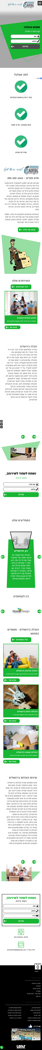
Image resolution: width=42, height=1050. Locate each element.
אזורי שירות (37, 1015)
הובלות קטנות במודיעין (15, 1008)
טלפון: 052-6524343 (21, 937)
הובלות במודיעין (36, 1008)
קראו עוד (13, 327)
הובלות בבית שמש (36, 1010)
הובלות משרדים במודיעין (14, 1010)
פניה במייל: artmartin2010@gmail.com (21, 950)
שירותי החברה (37, 988)
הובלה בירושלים (36, 983)
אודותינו (38, 986)
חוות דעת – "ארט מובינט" (34, 993)
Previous (34, 437)
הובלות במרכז (37, 1013)
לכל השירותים (22, 287)
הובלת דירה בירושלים (15, 1018)
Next (23, 437)
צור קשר (38, 996)
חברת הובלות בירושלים (34, 1018)
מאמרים (38, 991)
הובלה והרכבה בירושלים (14, 1015)
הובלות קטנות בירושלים (34, 1020)
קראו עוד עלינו (29, 230)
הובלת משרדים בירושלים (14, 1013)
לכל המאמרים (22, 639)
